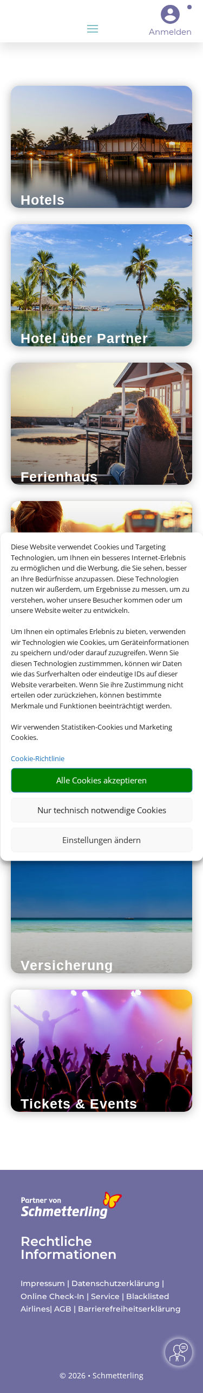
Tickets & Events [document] (79, 1103)
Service (105, 1296)
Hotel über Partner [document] (84, 338)
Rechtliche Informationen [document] (68, 1248)
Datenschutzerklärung (115, 1283)
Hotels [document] (43, 199)
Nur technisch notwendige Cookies (101, 810)
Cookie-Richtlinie (37, 758)
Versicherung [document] (67, 965)
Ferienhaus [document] (59, 476)
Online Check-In (52, 1296)
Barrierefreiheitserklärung (129, 1309)
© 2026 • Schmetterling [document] (101, 1375)
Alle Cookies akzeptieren (101, 780)
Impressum (43, 1283)
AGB (62, 1309)
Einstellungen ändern (101, 839)
